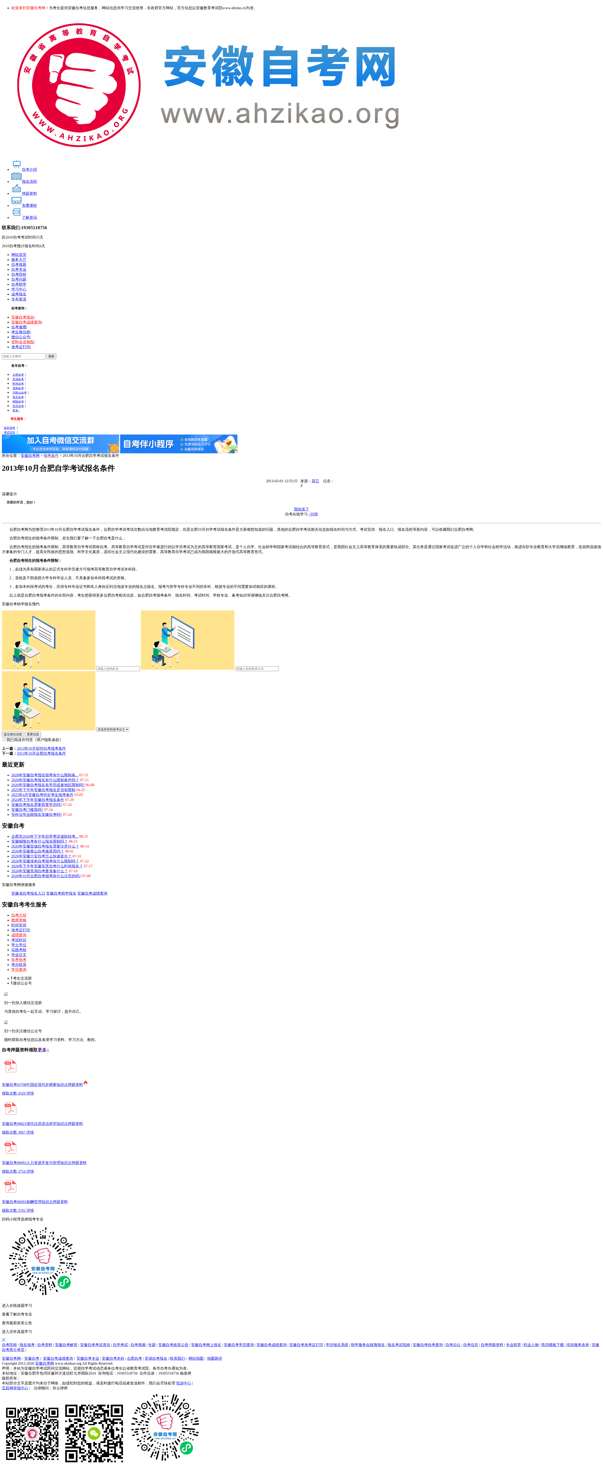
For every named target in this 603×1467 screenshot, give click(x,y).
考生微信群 (20, 332)
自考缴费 (18, 327)
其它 (315, 481)
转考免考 (18, 960)
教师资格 (18, 920)
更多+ (16, 410)
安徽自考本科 (113, 1358)
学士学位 (18, 945)
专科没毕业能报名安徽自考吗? (36, 815)
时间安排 (18, 925)
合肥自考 (18, 374)
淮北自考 (18, 397)
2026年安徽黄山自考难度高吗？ (37, 851)
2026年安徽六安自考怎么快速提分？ (41, 856)
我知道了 (301, 509)
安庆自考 (18, 406)
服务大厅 (18, 260)
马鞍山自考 (19, 392)
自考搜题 (18, 265)
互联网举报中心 (15, 1388)
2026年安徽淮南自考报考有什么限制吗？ (45, 861)
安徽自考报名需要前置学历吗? (36, 805)
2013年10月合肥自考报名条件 (41, 753)
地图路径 (214, 1358)
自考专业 (18, 269)
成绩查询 (18, 935)
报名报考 (9, 428)
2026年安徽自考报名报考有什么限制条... (44, 775)
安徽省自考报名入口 (28, 893)
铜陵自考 (18, 401)
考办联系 (18, 965)
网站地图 (196, 1358)
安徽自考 (31, 1358)
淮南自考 (18, 388)
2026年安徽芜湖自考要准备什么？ (39, 871)
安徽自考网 (30, 456)
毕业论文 (18, 955)
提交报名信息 (13, 734)
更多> (43, 1049)
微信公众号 (20, 337)
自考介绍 (18, 915)
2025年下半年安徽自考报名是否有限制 (43, 790)
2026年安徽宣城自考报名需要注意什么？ (45, 846)
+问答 (313, 514)
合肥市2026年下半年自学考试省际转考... (44, 836)
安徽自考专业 (88, 1358)
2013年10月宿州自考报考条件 (41, 748)
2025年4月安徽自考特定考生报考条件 (42, 795)
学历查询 (18, 970)
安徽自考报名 (22, 317)
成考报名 (18, 294)
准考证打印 (20, 347)
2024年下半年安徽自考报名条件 (37, 800)
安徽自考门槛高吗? (27, 810)
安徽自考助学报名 (61, 893)
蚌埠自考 (18, 383)
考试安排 (9, 432)
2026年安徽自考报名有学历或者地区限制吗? (48, 785)
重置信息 (33, 734)
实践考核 (18, 950)
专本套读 (18, 299)
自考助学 (18, 284)
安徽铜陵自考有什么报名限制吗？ (39, 841)
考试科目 (18, 940)
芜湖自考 (18, 379)
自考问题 (18, 279)
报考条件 (51, 456)
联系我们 (177, 1358)
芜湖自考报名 (156, 1358)
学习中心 (18, 289)
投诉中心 (183, 1383)
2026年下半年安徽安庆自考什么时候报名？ (47, 866)
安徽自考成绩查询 (26, 322)
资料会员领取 (22, 342)
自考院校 (18, 274)
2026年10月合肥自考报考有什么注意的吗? (46, 876)
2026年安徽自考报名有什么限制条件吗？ (45, 780)
